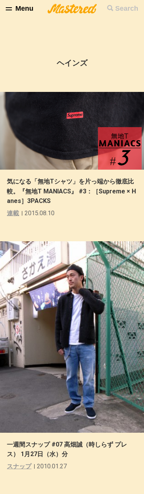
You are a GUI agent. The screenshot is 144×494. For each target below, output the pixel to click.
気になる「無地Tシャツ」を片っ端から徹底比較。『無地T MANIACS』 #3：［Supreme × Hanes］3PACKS (71, 191)
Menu (24, 8)
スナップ (19, 466)
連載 (13, 213)
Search (126, 8)
